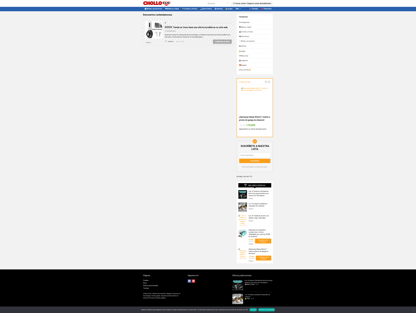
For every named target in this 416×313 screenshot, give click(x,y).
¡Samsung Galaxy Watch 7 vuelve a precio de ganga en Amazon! (258, 251)
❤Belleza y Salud (172, 9)
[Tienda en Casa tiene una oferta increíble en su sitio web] (154, 22)
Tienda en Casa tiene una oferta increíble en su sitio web (200, 27)
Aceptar (253, 310)
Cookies (146, 280)
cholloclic (170, 41)
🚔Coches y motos (189, 9)
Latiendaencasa (171, 31)
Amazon (251, 198)
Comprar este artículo (263, 241)
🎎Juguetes (243, 60)
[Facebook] (189, 281)
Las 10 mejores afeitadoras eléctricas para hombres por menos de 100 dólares (259, 193)
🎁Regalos (243, 65)
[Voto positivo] (173, 22)
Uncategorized (244, 22)
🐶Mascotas (243, 56)
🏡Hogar (229, 9)
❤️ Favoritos (266, 9)
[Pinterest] (193, 281)
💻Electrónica (206, 9)
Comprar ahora (222, 42)
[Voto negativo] (169, 22)
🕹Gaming (219, 9)
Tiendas (255, 9)
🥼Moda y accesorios (153, 9)
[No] (413, 310)
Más (237, 9)
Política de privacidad (150, 285)
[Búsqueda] (228, 3)
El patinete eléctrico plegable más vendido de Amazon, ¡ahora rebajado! (254, 120)
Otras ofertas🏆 (245, 70)
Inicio (145, 283)
